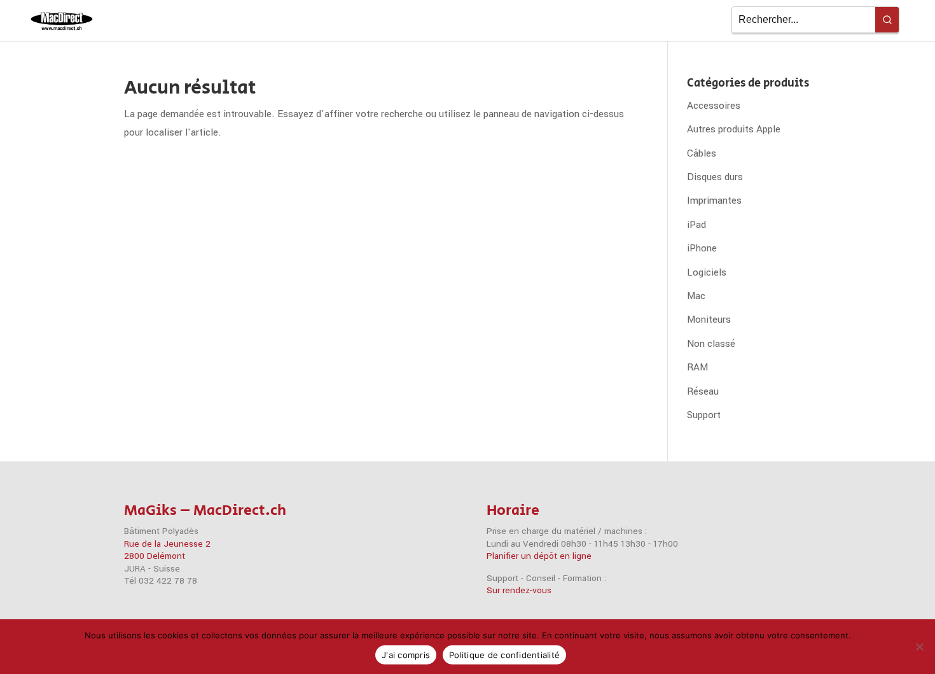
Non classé (711, 344)
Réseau (703, 391)
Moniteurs (709, 319)
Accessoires (713, 106)
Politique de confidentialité (504, 655)
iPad (696, 225)
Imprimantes (714, 200)
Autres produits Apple (733, 129)
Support (704, 415)
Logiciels (706, 272)
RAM (697, 367)
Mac (696, 296)
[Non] (919, 646)
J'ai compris (406, 655)
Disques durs (715, 177)
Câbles (701, 153)
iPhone (702, 248)
